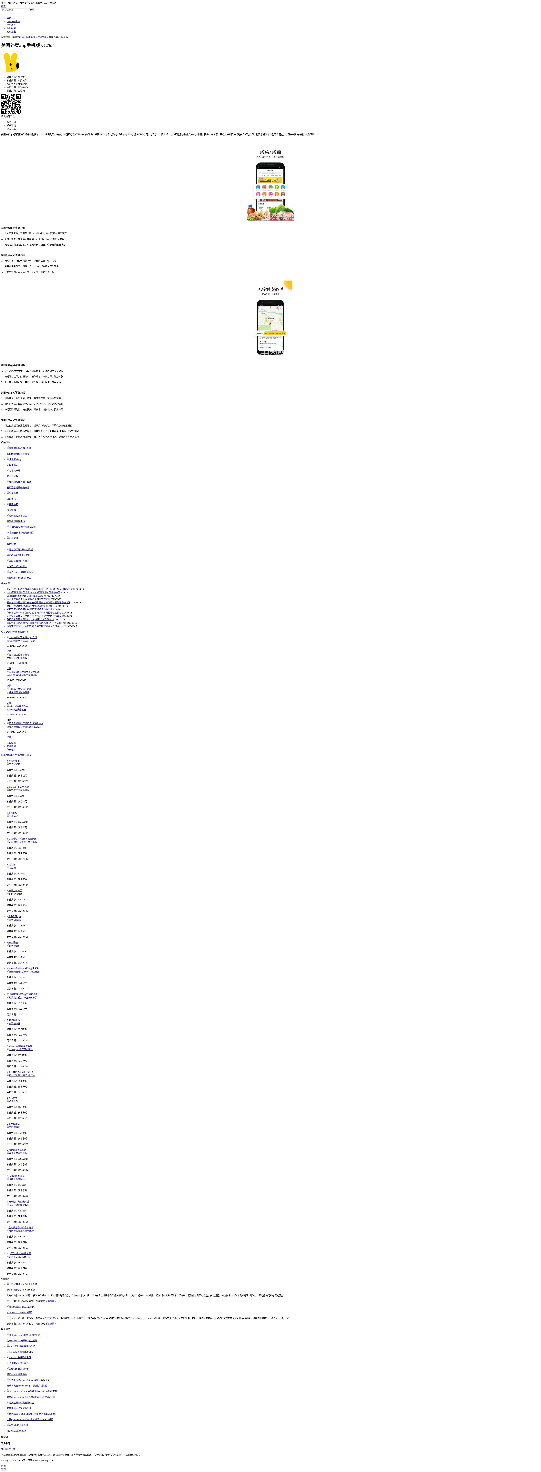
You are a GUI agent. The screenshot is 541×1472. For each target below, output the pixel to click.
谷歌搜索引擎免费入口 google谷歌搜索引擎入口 (30, 619)
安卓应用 (41, 37)
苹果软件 (11, 749)
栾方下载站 (18, 37)
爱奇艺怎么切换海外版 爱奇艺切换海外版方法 (29, 609)
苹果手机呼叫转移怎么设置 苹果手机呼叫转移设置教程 (34, 613)
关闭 (3, 1449)
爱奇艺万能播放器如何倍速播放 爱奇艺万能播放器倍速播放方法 (38, 602)
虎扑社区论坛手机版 (17, 658)
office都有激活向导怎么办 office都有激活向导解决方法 (33, 592)
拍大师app (13, 942)
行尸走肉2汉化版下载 (20, 1253)
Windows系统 (13, 21)
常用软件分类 (22, 632)
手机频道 (11, 28)
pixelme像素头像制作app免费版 (23, 968)
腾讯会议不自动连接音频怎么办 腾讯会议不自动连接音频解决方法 (40, 589)
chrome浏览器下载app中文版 (21, 641)
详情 (9, 651)
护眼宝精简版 (15, 890)
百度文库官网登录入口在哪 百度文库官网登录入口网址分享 (36, 626)
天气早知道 (14, 761)
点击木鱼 (12, 1098)
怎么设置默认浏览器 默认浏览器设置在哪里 (28, 599)
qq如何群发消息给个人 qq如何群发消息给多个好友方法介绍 (36, 623)
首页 (9, 18)
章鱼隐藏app (14, 916)
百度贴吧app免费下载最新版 (22, 839)
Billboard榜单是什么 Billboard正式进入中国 (28, 596)
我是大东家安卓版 (17, 1150)
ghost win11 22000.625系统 (19, 1312)
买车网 (11, 864)
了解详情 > (50, 1301)
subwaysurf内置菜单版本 (20, 1046)
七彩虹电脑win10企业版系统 (21, 1290)
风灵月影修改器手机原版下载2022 (24, 727)
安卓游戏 (11, 743)
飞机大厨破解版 (16, 1176)
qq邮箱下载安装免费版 (18, 692)
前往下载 (10, 1449)
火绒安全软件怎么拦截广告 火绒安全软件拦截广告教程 (34, 616)
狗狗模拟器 (14, 1020)
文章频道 (11, 31)
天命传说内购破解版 (18, 1201)
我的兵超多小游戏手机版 (20, 1227)
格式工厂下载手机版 (18, 787)
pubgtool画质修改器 (16, 709)
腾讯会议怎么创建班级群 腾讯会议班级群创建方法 (32, 606)
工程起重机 (14, 1124)
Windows (5, 1279)
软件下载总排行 (23, 755)
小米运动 (12, 813)
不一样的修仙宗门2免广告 (21, 1072)
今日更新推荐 (8, 632)
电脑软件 (11, 25)
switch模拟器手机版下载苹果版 (22, 675)
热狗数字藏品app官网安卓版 (24, 994)
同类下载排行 (8, 755)
